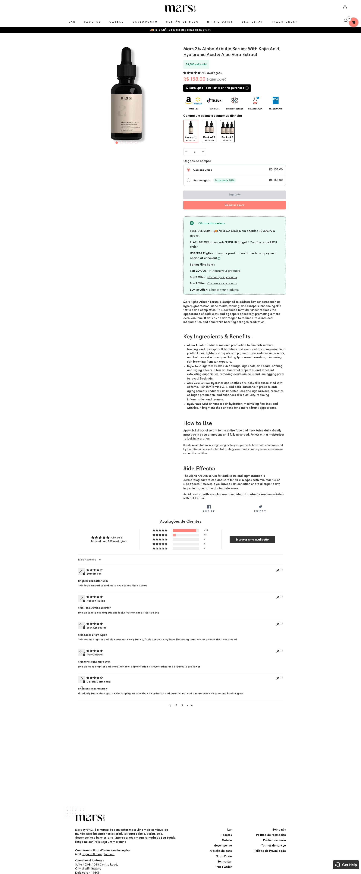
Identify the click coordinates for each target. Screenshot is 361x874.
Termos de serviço (273, 845)
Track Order (223, 867)
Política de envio (274, 840)
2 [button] (176, 705)
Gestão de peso (221, 851)
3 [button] (182, 705)
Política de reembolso (271, 835)
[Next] (174, 93)
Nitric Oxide (224, 856)
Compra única (202, 170)
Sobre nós (279, 829)
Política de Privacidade (270, 851)
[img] (94, 570)
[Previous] (78, 93)
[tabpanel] (126, 94)
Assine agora (201, 180)
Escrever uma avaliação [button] (252, 539)
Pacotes (226, 835)
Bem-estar (225, 861)
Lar (229, 829)
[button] (192, 73)
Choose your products (225, 271)
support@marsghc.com (98, 854)
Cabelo (227, 840)
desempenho (223, 845)
